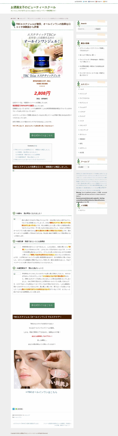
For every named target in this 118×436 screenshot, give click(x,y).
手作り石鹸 (92, 185)
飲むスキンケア (83, 190)
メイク (82, 121)
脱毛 (81, 143)
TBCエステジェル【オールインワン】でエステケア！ (30, 159)
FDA (87, 173)
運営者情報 (79, 1)
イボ (89, 175)
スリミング (83, 93)
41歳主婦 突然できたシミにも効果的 (28, 154)
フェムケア (83, 107)
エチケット (83, 148)
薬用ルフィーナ (91, 187)
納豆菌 (85, 187)
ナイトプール (84, 179)
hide (35, 145)
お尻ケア (102, 173)
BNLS (84, 173)
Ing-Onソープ (92, 173)
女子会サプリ (86, 185)
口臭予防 (81, 185)
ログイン (82, 210)
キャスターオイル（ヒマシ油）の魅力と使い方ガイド (92, 74)
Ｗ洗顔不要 (97, 190)
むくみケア (80, 175)
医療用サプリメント (100, 183)
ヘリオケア (83, 181)
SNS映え (97, 173)
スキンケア (27, 415)
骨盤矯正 (82, 139)
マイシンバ (89, 181)
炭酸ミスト (102, 185)
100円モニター (79, 173)
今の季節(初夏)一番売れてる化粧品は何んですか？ (92, 67)
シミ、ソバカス (83, 177)
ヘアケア (82, 112)
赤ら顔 (96, 187)
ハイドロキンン (90, 179)
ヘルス (82, 89)
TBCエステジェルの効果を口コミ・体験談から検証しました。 (32, 149)
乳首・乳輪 (80, 183)
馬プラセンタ (90, 190)
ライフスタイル (84, 98)
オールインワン (18, 417)
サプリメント (84, 102)
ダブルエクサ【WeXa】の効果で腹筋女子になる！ (26, 423)
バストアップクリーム (100, 179)
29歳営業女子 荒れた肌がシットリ (27, 157)
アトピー (85, 175)
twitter (85, 1)
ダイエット (83, 134)
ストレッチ (95, 177)
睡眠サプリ (81, 187)
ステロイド (89, 177)
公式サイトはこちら (43, 135)
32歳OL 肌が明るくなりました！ (27, 152)
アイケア (82, 116)
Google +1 (99, 1)
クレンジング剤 (93, 175)
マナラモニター (95, 181)
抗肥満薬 (97, 185)
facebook (92, 1)
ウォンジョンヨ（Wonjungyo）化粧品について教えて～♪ (92, 60)
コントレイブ (101, 175)
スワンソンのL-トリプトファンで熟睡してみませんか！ (92, 49)
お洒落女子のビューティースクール (33, 7)
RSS (106, 1)
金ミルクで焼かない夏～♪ (88, 55)
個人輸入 (85, 183)
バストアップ (84, 130)
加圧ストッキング (91, 183)
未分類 (82, 152)
